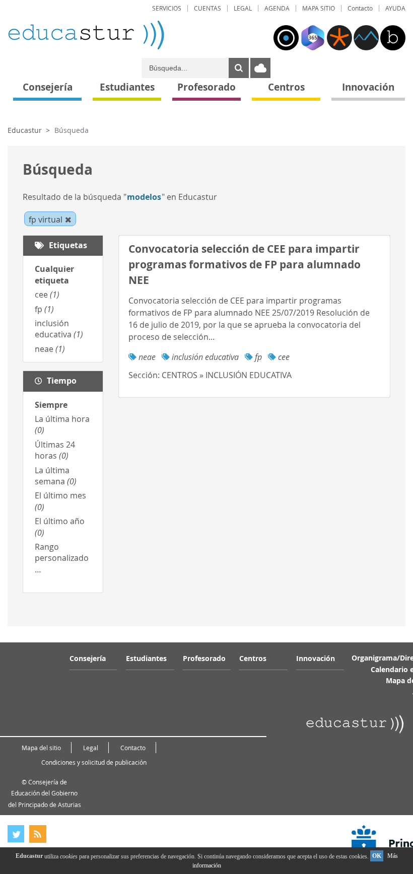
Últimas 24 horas (55, 450)
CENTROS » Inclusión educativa (227, 375)
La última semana (56, 476)
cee (47, 294)
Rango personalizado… (62, 558)
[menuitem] (166, 8)
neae (50, 348)
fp (44, 309)
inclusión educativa (59, 329)
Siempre (51, 404)
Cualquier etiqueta (54, 274)
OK (376, 855)
